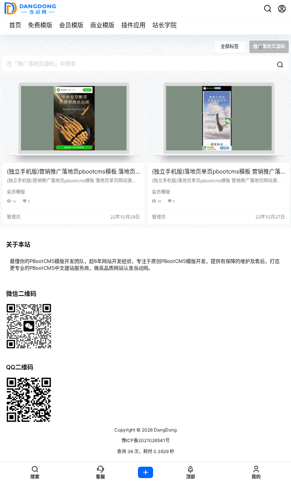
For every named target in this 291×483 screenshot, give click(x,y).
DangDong (165, 430)
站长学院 (164, 25)
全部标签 (230, 46)
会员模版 (71, 25)
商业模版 (102, 25)
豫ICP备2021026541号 (146, 440)
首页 (15, 25)
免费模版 (40, 25)
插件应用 (133, 25)
